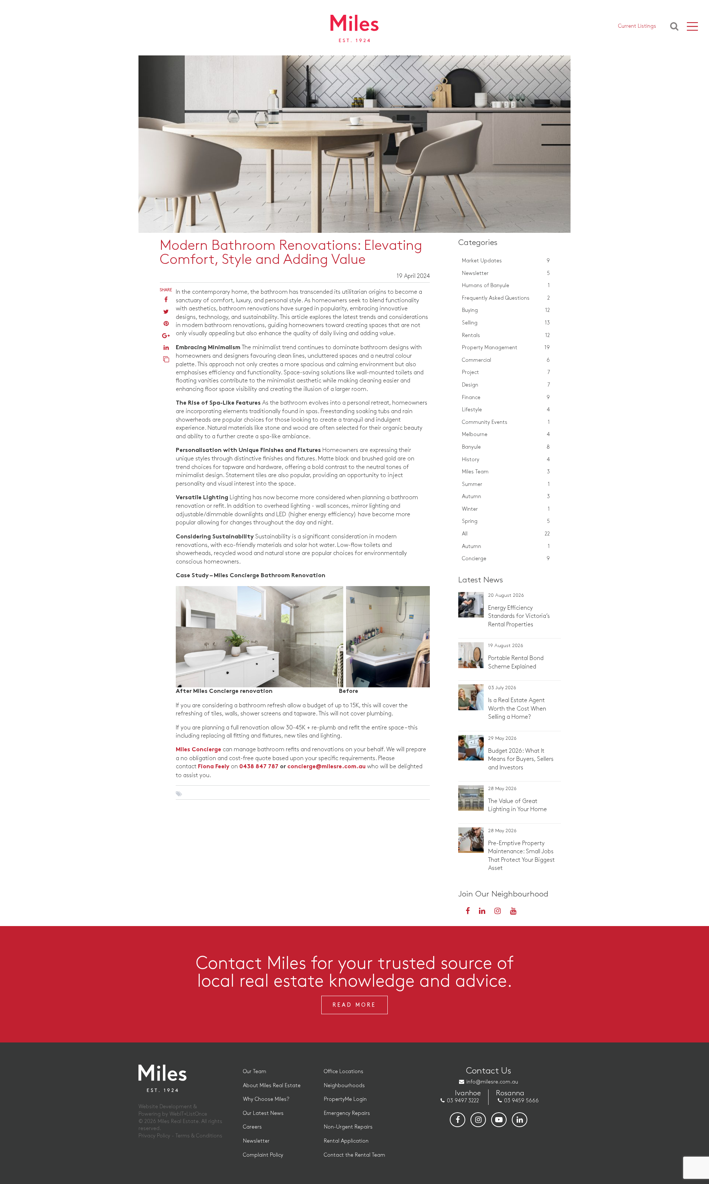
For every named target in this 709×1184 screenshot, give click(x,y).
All (506, 533)
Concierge (506, 558)
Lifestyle (506, 409)
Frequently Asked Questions (506, 298)
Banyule (506, 447)
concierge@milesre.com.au (326, 767)
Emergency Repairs (347, 1113)
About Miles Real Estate (272, 1085)
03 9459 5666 (521, 1100)
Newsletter (506, 273)
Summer (506, 484)
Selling (506, 322)
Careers (252, 1127)
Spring (506, 521)
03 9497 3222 (463, 1100)
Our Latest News (263, 1113)
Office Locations (343, 1071)
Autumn (506, 496)
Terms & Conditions (198, 1135)
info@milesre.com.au (492, 1081)
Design (506, 384)
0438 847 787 (258, 767)
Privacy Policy (154, 1135)
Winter (506, 509)
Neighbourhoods (344, 1085)
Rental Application (346, 1141)
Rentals (506, 335)
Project (506, 372)
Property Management (506, 347)
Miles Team (506, 471)
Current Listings (637, 26)
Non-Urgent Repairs (348, 1127)
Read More (354, 1004)
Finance (506, 397)
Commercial (506, 360)
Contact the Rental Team (354, 1155)
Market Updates (506, 260)
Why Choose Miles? (266, 1099)
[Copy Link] (166, 360)
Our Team (254, 1071)
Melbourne (506, 434)
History (506, 459)
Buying (506, 310)
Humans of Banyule (506, 285)
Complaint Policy (263, 1155)
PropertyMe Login (345, 1099)
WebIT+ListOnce (188, 1114)
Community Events (506, 422)
